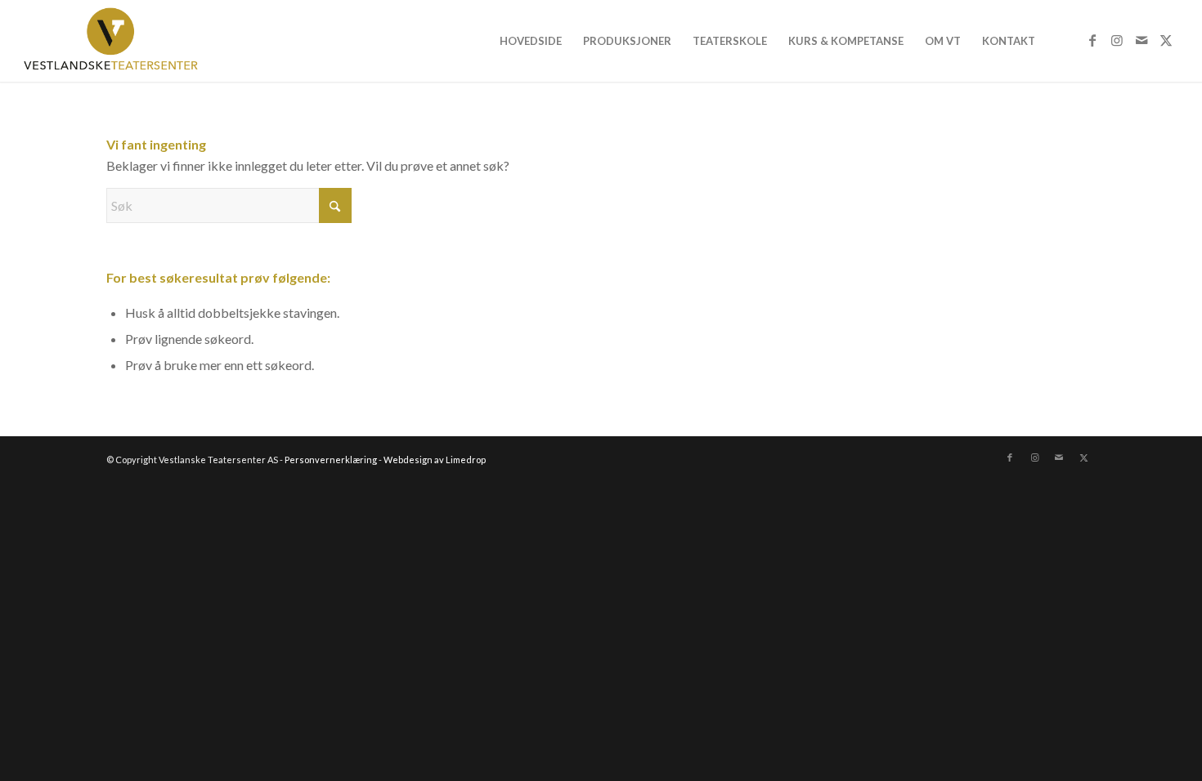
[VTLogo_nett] (115, 41)
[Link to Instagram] (1117, 40)
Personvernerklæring (331, 459)
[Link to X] (1166, 40)
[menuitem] (530, 41)
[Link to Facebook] (1092, 40)
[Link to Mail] (1141, 40)
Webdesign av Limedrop (434, 459)
